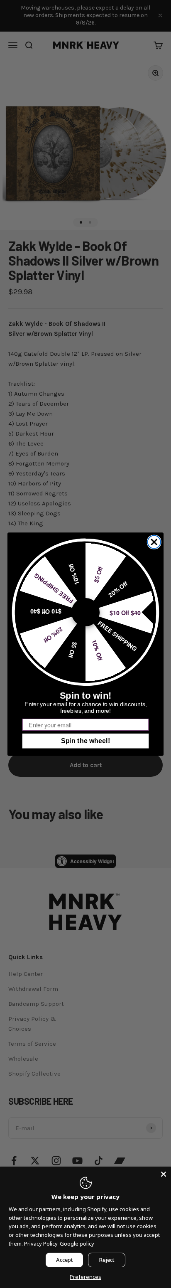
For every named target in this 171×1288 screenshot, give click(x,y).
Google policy (77, 1243)
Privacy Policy (41, 1243)
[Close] (163, 1174)
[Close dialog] (154, 541)
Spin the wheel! (85, 740)
